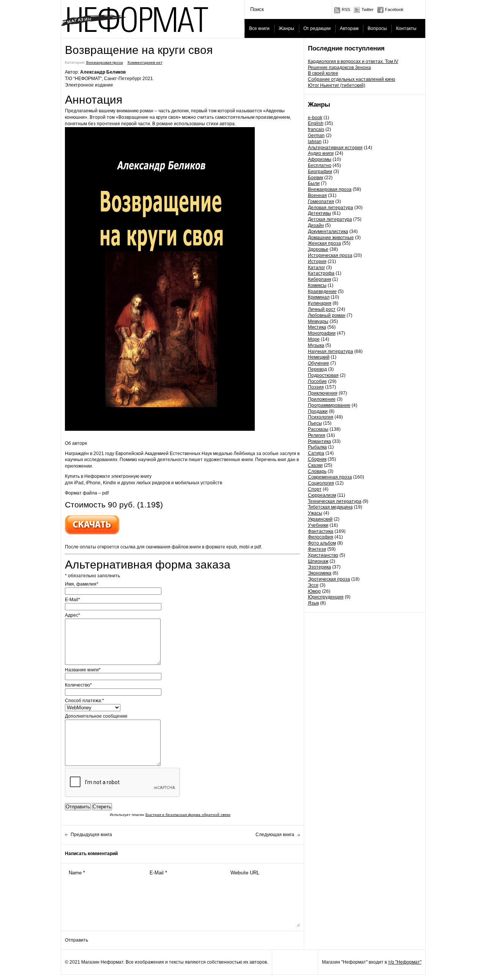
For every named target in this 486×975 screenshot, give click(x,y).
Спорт (315, 489)
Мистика (317, 327)
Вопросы (377, 28)
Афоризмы (319, 159)
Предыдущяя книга (91, 834)
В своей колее (323, 73)
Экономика (319, 573)
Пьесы (315, 423)
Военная (317, 195)
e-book (315, 117)
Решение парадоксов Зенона (339, 67)
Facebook (394, 9)
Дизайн (316, 225)
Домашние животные (331, 237)
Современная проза (330, 477)
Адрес (72, 615)
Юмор (314, 591)
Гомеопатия (321, 201)
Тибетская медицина (330, 507)
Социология (321, 483)
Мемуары (318, 321)
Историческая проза (330, 255)
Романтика (319, 441)
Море (314, 339)
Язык (313, 603)
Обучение (318, 363)
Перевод (317, 369)
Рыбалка (317, 447)
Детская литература (330, 219)
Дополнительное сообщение (96, 716)
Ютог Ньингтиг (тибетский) (336, 85)
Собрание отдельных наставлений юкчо (351, 79)
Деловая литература (330, 207)
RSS (346, 9)
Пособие (317, 381)
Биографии (320, 171)
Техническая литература (334, 501)
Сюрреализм (322, 495)
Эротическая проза (329, 579)
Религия (316, 435)
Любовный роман (327, 315)
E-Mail (72, 599)
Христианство (323, 555)
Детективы (319, 213)
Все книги (259, 28)
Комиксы (317, 285)
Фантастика (320, 531)
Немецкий (319, 357)
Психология (320, 417)
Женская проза (324, 243)
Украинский (320, 519)
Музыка (316, 345)
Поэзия (316, 387)
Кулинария (319, 303)
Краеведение (322, 291)
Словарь (317, 471)
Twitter (367, 9)
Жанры (286, 28)
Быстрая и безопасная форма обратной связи (187, 815)
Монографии (322, 333)
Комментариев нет (145, 62)
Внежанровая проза (330, 189)
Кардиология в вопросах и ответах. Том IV (353, 61)
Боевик (315, 177)
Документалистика (328, 231)
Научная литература (330, 351)
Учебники (318, 525)
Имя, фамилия (81, 584)
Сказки (315, 465)
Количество (78, 685)
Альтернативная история (335, 147)
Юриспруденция (326, 597)
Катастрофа (321, 273)
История (317, 261)
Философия (320, 537)
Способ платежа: (84, 700)
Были (314, 183)
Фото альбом (322, 543)
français (316, 129)
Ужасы (315, 513)
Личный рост (322, 309)
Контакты (406, 28)
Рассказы (318, 429)
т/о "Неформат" (404, 962)
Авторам (349, 28)
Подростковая (323, 375)
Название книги (83, 670)
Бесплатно (319, 165)
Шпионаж (318, 561)
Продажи (318, 411)
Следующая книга (275, 834)
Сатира (316, 453)
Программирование (329, 405)
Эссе (313, 585)
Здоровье (318, 249)
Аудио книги (321, 153)
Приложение (322, 399)
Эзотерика (319, 567)
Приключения (323, 393)
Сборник (317, 459)
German (316, 135)
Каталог (316, 267)
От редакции (317, 28)
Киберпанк (319, 279)
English (315, 123)
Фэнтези (317, 549)
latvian (315, 141)
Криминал (319, 297)
